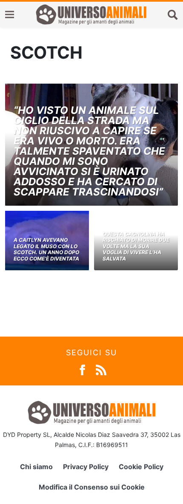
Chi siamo (36, 466)
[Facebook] (82, 369)
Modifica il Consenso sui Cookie (92, 487)
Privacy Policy (86, 466)
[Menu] (9, 14)
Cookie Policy (141, 466)
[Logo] (91, 14)
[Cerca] (173, 14)
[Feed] (101, 369)
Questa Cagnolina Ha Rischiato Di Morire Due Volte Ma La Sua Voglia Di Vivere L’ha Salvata (136, 246)
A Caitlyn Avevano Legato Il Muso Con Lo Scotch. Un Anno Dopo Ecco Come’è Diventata (46, 249)
